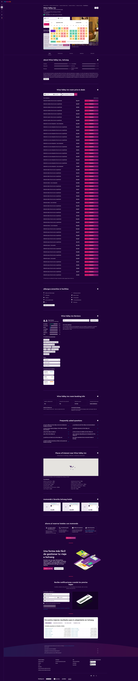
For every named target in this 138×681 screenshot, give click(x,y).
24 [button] (59, 36)
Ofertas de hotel (45, 5)
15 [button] (54, 33)
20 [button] (67, 33)
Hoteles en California (72, 5)
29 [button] (54, 38)
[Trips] (1, 15)
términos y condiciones (60, 608)
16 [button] (56, 33)
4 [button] (86, 28)
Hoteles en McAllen (74, 634)
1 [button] (78, 28)
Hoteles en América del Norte (54, 5)
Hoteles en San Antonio (49, 634)
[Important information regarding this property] (97, 396)
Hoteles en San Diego (48, 631)
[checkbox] (48, 372)
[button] (2, 1)
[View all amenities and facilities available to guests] (97, 289)
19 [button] (64, 33)
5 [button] (64, 28)
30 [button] (56, 38)
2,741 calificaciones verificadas (56, 14)
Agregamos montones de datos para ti (52, 650)
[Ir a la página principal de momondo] (7, 1)
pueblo (45, 349)
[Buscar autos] (1, 9)
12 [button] (70, 33)
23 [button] (56, 36)
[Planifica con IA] (1, 12)
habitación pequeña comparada (49, 351)
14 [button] (51, 33)
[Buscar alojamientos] (1, 7)
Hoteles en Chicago (74, 631)
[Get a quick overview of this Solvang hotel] (97, 60)
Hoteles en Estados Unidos (64, 5)
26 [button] (64, 36)
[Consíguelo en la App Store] (93, 664)
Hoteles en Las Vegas (74, 628)
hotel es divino (46, 339)
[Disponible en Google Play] (93, 662)
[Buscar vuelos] (1, 5)
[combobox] (57, 594)
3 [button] (59, 28)
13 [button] (73, 33)
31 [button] (83, 38)
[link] (71, 538)
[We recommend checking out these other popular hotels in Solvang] (97, 499)
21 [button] (51, 36)
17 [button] (59, 33)
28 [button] (51, 38)
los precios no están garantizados (69, 645)
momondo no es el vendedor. (50, 648)
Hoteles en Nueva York (49, 628)
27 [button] (67, 36)
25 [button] (62, 36)
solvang (49, 349)
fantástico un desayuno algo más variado (51, 342)
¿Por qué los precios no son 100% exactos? (52, 652)
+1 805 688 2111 (46, 13)
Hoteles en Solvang (79, 5)
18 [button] (86, 33)
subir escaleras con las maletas (49, 344)
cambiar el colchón (55, 349)
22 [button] (54, 36)
